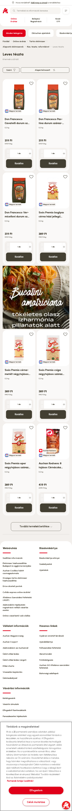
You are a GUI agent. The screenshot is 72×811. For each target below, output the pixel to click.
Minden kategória (14, 33)
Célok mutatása (36, 802)
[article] (19, 125)
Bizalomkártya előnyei (49, 558)
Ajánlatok (43, 570)
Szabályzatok (45, 564)
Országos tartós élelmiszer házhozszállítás (15, 579)
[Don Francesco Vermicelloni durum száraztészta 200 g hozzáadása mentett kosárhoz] (31, 176)
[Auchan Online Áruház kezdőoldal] (5, 10)
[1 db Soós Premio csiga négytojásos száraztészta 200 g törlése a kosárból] (42, 404)
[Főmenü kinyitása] (66, 10)
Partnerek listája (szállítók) (20, 781)
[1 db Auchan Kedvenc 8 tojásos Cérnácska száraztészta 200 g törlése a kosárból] (42, 498)
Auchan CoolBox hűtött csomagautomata (13, 572)
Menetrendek (45, 654)
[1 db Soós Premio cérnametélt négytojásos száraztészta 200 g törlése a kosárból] (8, 404)
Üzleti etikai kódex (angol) (14, 660)
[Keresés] (14, 10)
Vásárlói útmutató (11, 704)
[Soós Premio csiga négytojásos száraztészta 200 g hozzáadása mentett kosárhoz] (65, 334)
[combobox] (35, 10)
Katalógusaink (9, 698)
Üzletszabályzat (10, 678)
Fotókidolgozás (46, 660)
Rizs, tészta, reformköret (38, 47)
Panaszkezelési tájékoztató (15, 716)
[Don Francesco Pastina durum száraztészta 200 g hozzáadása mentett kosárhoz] (65, 83)
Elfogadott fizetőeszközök (14, 710)
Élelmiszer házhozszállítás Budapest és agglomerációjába (17, 564)
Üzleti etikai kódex (11, 654)
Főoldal (6, 41)
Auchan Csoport (10, 642)
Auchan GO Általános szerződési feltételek (54, 666)
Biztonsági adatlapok (48, 673)
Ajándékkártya (46, 642)
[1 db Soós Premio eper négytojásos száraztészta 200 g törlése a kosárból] (8, 498)
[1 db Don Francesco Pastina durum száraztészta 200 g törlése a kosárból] (42, 153)
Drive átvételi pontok (12, 586)
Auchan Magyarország (13, 636)
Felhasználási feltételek (50, 648)
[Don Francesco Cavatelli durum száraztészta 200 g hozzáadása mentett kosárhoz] (31, 83)
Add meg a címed (39, 3)
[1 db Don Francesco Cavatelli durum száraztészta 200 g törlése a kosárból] (8, 153)
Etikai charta (8, 666)
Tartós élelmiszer (37, 41)
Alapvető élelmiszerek (13, 47)
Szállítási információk (12, 558)
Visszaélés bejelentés (12, 672)
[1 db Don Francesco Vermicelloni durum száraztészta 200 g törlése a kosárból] (8, 247)
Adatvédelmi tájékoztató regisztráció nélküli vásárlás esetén (15, 607)
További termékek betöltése (35, 526)
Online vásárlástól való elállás (16, 616)
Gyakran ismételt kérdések (51, 636)
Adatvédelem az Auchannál (15, 648)
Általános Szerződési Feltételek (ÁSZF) (17, 598)
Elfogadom (36, 790)
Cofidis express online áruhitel (16, 592)
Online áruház (19, 41)
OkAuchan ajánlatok (41, 33)
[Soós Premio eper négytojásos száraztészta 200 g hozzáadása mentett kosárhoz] (31, 427)
